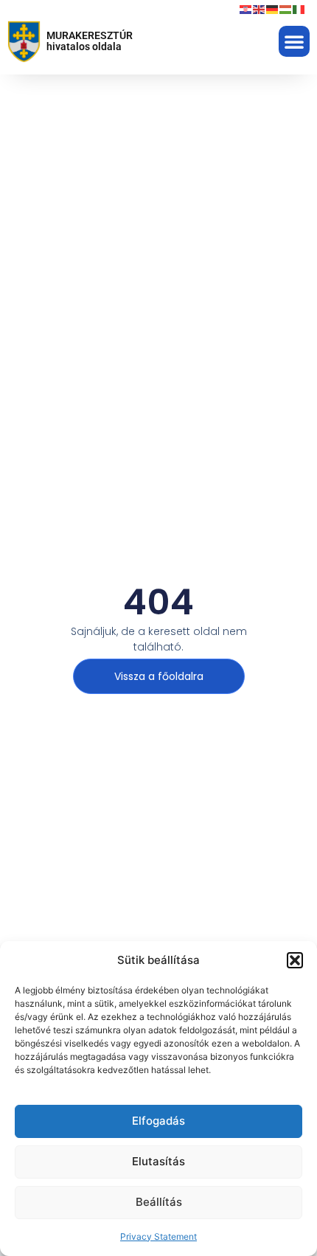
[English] (259, 8)
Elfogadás (158, 1121)
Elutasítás (158, 1161)
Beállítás (159, 1202)
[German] (272, 8)
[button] (295, 960)
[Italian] (299, 8)
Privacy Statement (158, 1236)
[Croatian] (246, 8)
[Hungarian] (286, 8)
